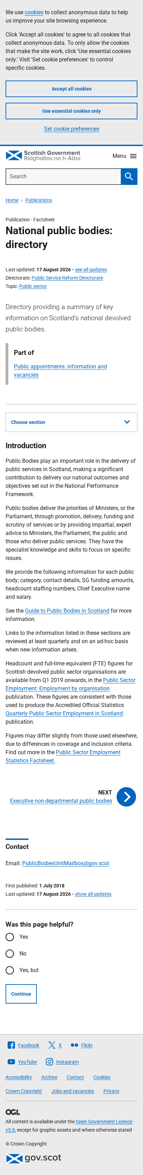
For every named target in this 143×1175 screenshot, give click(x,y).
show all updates (93, 894)
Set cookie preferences (71, 129)
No (22, 953)
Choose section (28, 422)
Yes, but (29, 970)
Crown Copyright (24, 1091)
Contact (75, 1077)
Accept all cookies (72, 89)
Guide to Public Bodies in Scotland (67, 610)
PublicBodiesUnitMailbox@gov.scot (65, 863)
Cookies (101, 1077)
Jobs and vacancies (72, 1091)
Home (12, 200)
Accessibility (19, 1077)
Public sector (33, 286)
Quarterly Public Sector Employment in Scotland (64, 713)
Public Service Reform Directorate (67, 278)
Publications (38, 200)
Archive (49, 1077)
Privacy (111, 1091)
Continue (21, 994)
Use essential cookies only (71, 111)
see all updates (91, 269)
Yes (23, 937)
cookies (34, 12)
